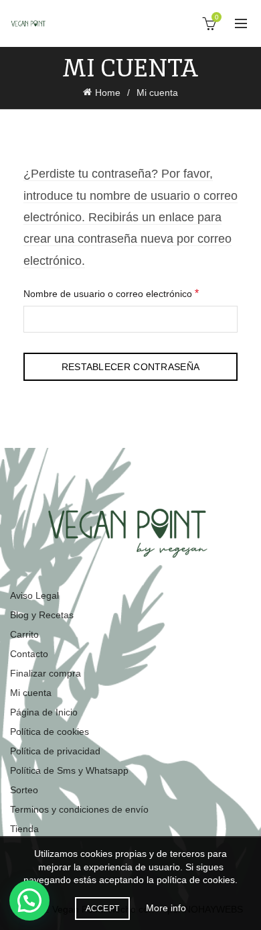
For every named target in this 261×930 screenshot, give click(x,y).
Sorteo (24, 789)
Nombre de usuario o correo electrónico (130, 292)
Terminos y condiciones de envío (79, 809)
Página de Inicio (44, 712)
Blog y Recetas (42, 614)
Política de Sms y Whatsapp (69, 770)
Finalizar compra (45, 673)
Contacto (29, 653)
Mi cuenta (31, 692)
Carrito (24, 634)
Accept (103, 908)
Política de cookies (49, 731)
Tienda (24, 828)
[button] (29, 900)
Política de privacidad (55, 751)
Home (107, 92)
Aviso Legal (34, 595)
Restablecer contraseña (131, 366)
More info (166, 908)
